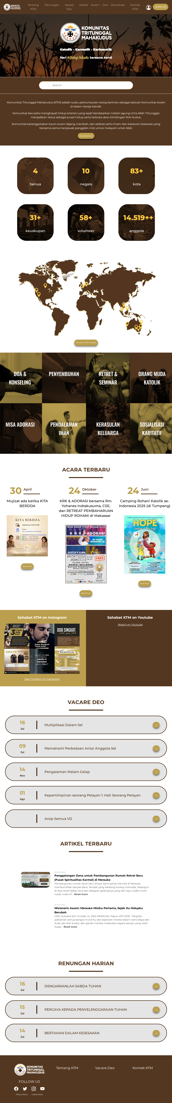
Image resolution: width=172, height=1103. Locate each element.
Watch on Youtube (130, 624)
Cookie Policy (37, 1094)
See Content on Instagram (42, 679)
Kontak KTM (135, 7)
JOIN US (160, 6)
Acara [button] (94, 5)
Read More (27, 566)
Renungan (52, 5)
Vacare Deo (69, 7)
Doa (105, 5)
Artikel (83, 5)
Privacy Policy (22, 1094)
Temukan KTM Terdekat (86, 342)
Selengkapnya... (86, 136)
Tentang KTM (33, 7)
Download (117, 5)
